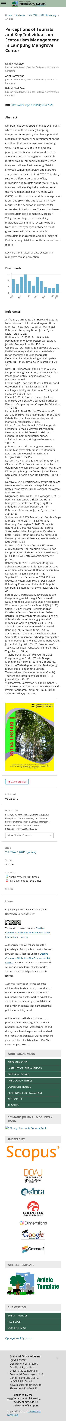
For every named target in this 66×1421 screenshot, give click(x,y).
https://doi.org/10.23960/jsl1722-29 (32, 105)
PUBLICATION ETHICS (20, 1080)
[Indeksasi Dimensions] (33, 1224)
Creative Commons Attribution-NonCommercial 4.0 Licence (27, 958)
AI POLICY (13, 1105)
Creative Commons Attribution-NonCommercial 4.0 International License (27, 933)
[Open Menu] (3, 3)
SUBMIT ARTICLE (17, 1315)
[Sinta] (33, 1195)
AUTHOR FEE (15, 1099)
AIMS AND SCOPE (18, 1062)
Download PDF (18, 781)
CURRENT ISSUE (17, 1328)
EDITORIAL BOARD (18, 1074)
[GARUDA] (33, 1215)
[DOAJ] (33, 1183)
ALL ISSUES (14, 1321)
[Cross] (33, 1253)
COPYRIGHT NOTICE (19, 1086)
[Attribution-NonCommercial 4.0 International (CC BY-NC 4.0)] (10, 1400)
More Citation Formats (20, 835)
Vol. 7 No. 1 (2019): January (42, 15)
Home (8, 15)
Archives (20, 15)
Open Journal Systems (18, 1338)
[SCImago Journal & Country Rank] (25, 1128)
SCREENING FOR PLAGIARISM (25, 1093)
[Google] (33, 1238)
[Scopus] (33, 1161)
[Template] (33, 1296)
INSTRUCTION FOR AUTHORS (25, 1068)
